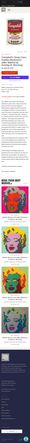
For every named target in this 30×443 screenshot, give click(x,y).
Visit (2, 407)
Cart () (3, 5)
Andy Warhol (5, 54)
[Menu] (9, 10)
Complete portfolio (6, 96)
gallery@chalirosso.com (8, 418)
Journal (3, 402)
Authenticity (4, 404)
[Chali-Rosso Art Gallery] (3, 10)
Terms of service (6, 415)
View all (26, 183)
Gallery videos (5, 410)
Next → (26, 51)
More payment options (15, 80)
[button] (15, 32)
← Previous (19, 51)
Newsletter (11, 5)
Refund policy (5, 413)
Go (14, 2)
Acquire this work (10, 72)
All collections (5, 399)
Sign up (11, 431)
